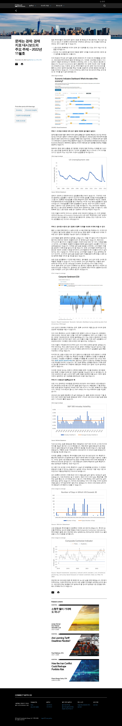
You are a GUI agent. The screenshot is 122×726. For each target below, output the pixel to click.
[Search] (104, 5)
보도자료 (95, 705)
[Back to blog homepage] (17, 11)
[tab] (102, 1)
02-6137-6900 (35, 707)
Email (32, 705)
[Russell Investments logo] (20, 5)
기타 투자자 (49, 707)
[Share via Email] (16, 64)
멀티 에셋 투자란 (66, 705)
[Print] (22, 64)
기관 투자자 (49, 705)
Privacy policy (48, 718)
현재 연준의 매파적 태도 (63, 360)
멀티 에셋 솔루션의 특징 (68, 707)
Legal (42, 718)
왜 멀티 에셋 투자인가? (67, 708)
